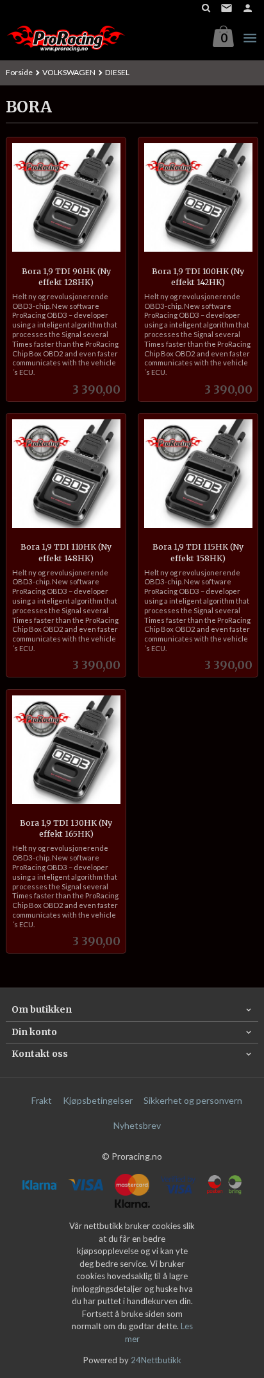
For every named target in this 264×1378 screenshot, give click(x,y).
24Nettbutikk (156, 1360)
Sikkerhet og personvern (193, 1100)
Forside (19, 72)
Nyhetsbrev (137, 1125)
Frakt (41, 1100)
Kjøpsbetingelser (98, 1100)
